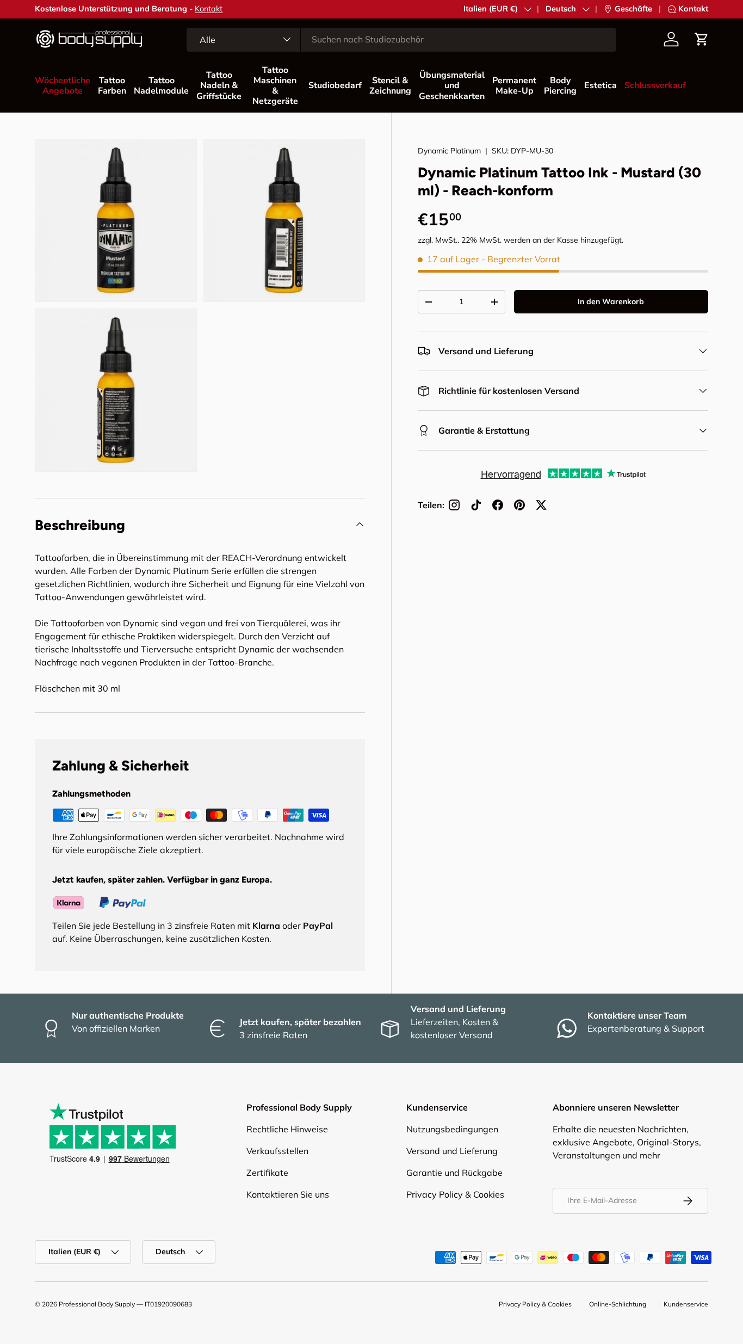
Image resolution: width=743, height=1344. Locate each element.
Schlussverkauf (655, 85)
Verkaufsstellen (277, 1150)
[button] (702, 39)
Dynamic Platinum (449, 151)
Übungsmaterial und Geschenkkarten (452, 85)
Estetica (600, 85)
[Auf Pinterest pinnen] (519, 505)
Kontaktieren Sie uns (287, 1194)
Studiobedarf (335, 85)
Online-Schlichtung (617, 1304)
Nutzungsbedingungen (452, 1129)
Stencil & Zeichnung (390, 86)
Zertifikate (267, 1172)
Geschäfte (633, 9)
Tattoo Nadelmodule (161, 86)
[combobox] (401, 39)
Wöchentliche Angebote (62, 86)
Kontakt (208, 9)
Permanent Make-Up (514, 86)
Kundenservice (686, 1304)
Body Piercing (560, 86)
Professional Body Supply (97, 1304)
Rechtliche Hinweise (287, 1129)
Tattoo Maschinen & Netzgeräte (275, 86)
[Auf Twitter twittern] (541, 505)
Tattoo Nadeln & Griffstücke (219, 85)
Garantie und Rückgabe (454, 1172)
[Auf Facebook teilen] (498, 505)
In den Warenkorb (611, 302)
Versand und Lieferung (452, 1150)
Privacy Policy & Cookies (455, 1194)
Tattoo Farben (112, 86)
